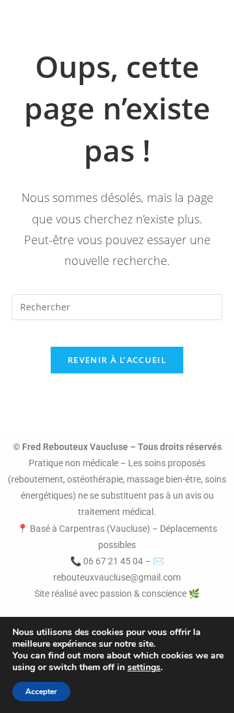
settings (144, 667)
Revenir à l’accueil (117, 360)
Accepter (41, 691)
